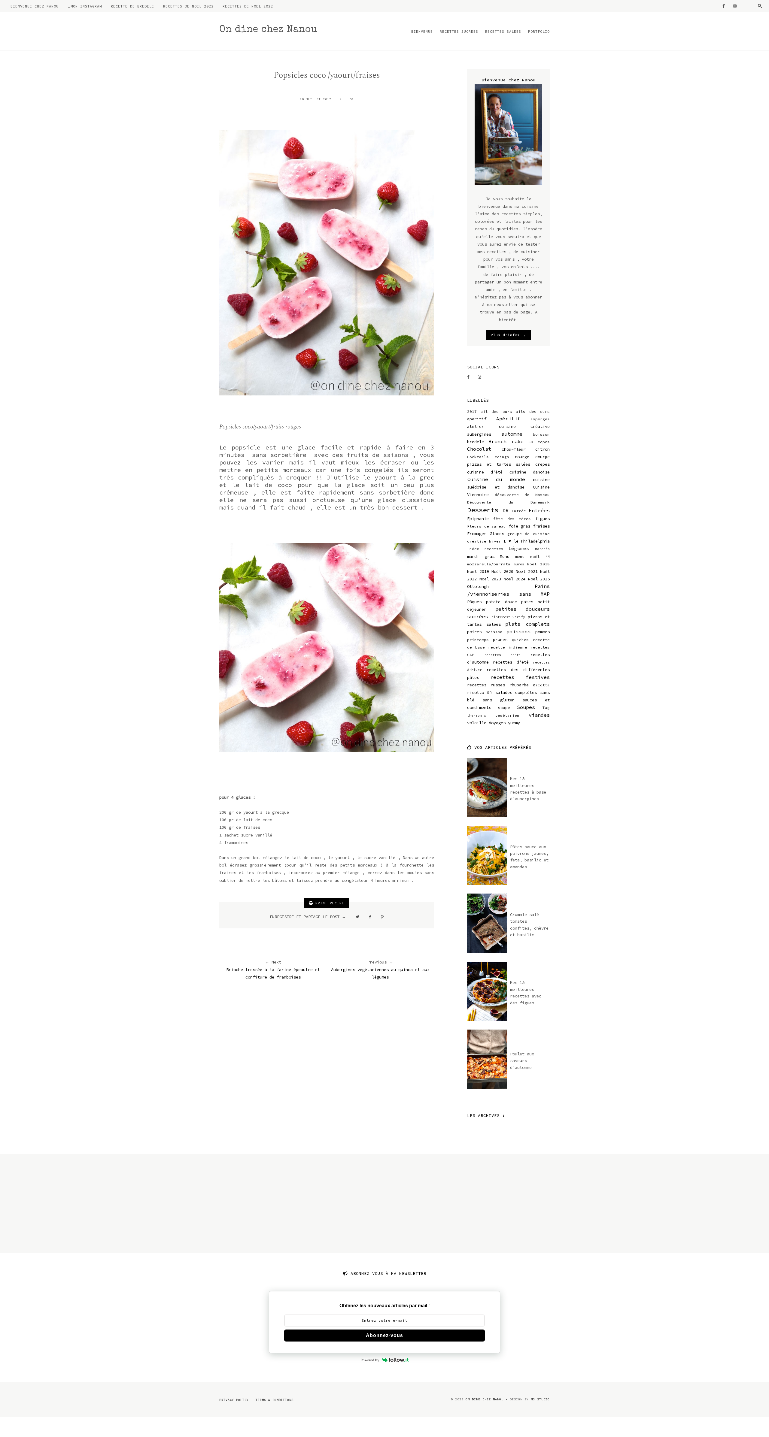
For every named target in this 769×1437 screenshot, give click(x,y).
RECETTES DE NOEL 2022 (248, 6)
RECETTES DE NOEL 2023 (188, 6)
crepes (542, 464)
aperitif (476, 419)
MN (548, 557)
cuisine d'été (485, 472)
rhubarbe (519, 685)
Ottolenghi (479, 586)
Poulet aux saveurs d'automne (522, 1060)
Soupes (526, 707)
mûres (519, 564)
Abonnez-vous (384, 1335)
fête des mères (512, 518)
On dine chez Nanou (268, 30)
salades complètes (516, 692)
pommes (542, 631)
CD (530, 442)
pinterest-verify (508, 617)
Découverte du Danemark (508, 502)
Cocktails (478, 457)
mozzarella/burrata (488, 564)
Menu (504, 556)
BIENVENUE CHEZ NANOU (35, 6)
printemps (478, 639)
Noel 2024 (515, 579)
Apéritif (508, 418)
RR (489, 692)
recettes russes (486, 685)
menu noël (527, 556)
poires (474, 631)
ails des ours (533, 411)
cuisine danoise (529, 472)
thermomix (476, 715)
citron (542, 449)
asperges (540, 419)
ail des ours (496, 411)
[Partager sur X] (357, 916)
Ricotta (541, 685)
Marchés (542, 549)
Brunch (497, 441)
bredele (475, 441)
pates (527, 601)
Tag (546, 707)
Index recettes (485, 548)
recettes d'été (510, 662)
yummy (514, 722)
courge (522, 456)
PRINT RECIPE (328, 903)
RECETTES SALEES (503, 31)
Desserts (482, 510)
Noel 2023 (490, 579)
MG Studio (540, 1399)
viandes (539, 715)
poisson (494, 632)
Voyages (497, 722)
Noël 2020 (502, 571)
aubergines (479, 434)
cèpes (544, 442)
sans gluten (498, 700)
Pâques (474, 601)
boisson (541, 434)
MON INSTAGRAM (86, 6)
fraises (541, 526)
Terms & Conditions (274, 1400)
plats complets (527, 624)
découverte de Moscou (522, 494)
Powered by (369, 1360)
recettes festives (520, 677)
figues (542, 518)
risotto (475, 692)
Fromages (476, 533)
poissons (518, 631)
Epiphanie (478, 518)
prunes (500, 639)
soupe (504, 707)
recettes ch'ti (502, 655)
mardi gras (480, 556)
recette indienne (507, 647)
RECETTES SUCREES (459, 31)
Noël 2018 (538, 564)
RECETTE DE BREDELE (132, 6)
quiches (520, 639)
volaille (476, 722)
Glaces (497, 533)
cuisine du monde (496, 479)
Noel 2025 (539, 579)
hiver (495, 541)
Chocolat (479, 449)
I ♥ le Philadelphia (526, 541)
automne (511, 434)
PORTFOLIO (539, 31)
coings (502, 457)
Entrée (519, 511)
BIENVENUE (422, 31)
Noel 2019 (478, 571)
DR (352, 99)
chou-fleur (514, 449)
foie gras (519, 526)
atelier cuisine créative (508, 426)
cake (518, 441)
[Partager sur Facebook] (370, 916)
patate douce (501, 601)
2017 (472, 411)
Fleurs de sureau (486, 526)
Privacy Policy (234, 1400)
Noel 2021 (527, 571)
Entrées (539, 510)
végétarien (507, 715)
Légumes (518, 548)
